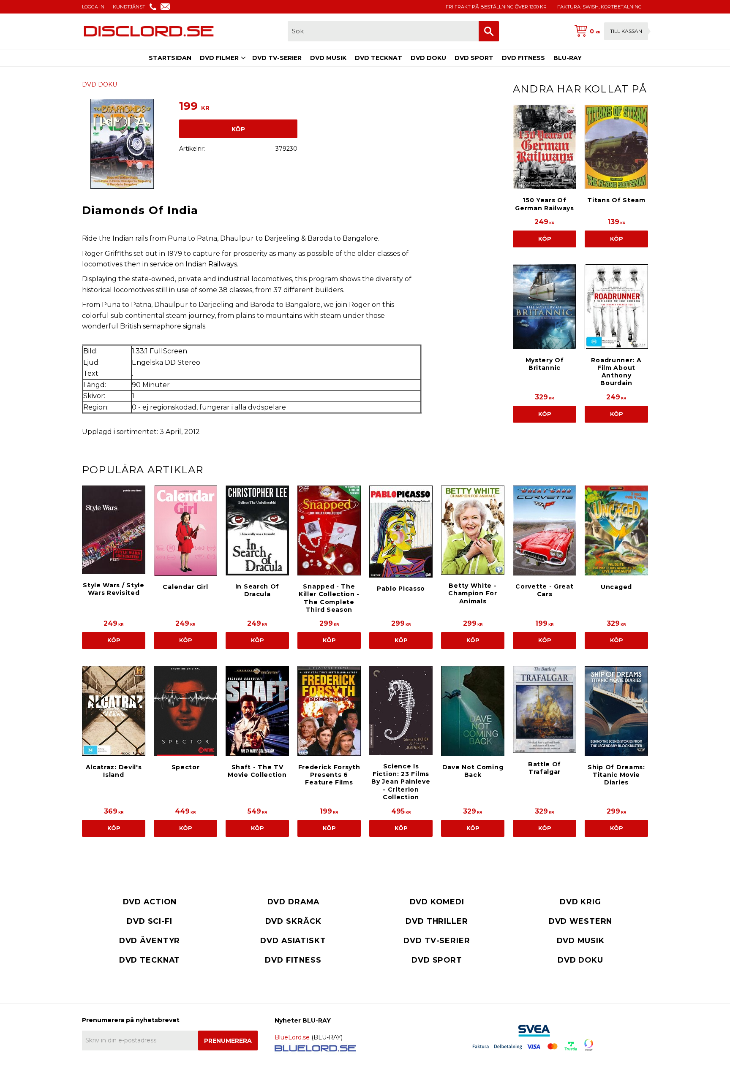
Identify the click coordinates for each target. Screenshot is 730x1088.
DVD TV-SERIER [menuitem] (277, 58)
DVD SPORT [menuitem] (474, 58)
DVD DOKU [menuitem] (428, 58)
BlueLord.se (292, 1037)
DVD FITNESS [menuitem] (523, 58)
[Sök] (489, 31)
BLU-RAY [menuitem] (567, 58)
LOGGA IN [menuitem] (93, 7)
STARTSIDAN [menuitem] (170, 58)
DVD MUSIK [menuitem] (328, 58)
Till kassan (626, 31)
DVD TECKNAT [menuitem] (378, 58)
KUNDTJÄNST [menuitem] (129, 7)
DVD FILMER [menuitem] (219, 58)
